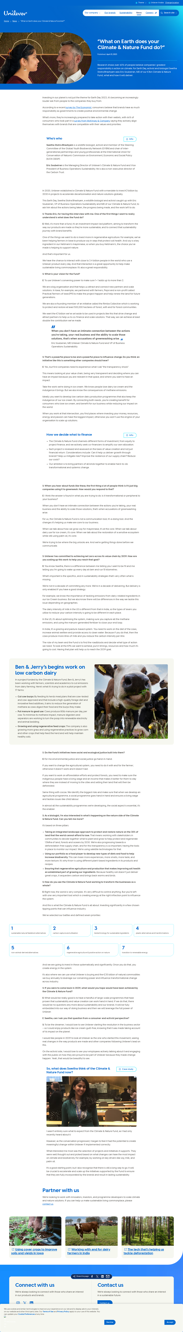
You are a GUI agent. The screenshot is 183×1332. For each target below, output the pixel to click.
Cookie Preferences (26, 1314)
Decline (109, 1322)
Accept (170, 1322)
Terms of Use (48, 1312)
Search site (169, 13)
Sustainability (126, 13)
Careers (152, 14)
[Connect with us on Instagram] (18, 1303)
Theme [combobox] (141, 3)
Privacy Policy (63, 1312)
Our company (91, 13)
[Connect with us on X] (24, 1303)
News (139, 13)
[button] (35, 1251)
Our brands (110, 13)
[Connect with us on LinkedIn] (31, 1303)
